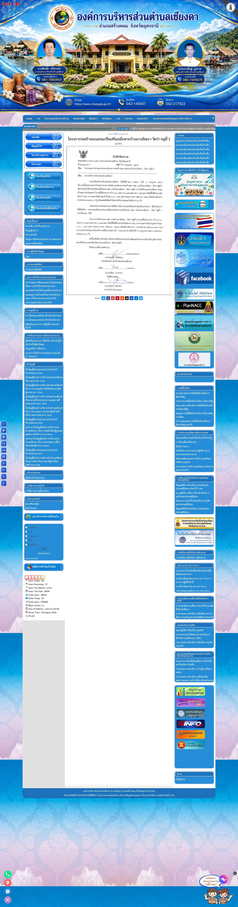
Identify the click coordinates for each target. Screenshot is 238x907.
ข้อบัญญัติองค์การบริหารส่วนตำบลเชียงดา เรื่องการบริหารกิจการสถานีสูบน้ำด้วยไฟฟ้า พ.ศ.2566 (44, 461)
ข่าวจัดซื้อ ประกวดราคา (119, 134)
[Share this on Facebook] (108, 298)
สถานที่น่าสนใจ (32, 503)
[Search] (213, 118)
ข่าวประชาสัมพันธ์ (33, 269)
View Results (44, 553)
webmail (107, 118)
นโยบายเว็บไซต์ (148, 795)
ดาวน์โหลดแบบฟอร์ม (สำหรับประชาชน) (43, 315)
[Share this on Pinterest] (117, 298)
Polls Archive (31, 558)
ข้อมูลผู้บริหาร (31, 230)
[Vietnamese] (18, 3)
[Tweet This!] (103, 298)
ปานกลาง (33, 536)
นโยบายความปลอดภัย (107, 795)
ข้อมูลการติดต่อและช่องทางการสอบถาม (43, 239)
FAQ (172, 795)
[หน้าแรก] (4, 430)
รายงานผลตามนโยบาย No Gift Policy (193, 590)
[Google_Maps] (7, 883)
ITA (38, 118)
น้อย (30, 540)
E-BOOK (128, 118)
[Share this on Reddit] (122, 298)
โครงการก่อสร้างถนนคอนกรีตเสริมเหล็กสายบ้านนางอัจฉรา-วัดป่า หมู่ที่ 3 (119, 139)
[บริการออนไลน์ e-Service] (4, 437)
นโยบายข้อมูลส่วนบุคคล (129, 795)
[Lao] (11, 3)
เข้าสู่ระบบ (180, 779)
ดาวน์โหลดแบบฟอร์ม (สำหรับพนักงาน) (42, 319)
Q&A (27, 256)
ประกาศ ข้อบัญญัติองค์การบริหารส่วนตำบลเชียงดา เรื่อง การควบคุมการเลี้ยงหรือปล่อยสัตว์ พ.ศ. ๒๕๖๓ (42, 442)
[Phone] (7, 874)
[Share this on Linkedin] (136, 298)
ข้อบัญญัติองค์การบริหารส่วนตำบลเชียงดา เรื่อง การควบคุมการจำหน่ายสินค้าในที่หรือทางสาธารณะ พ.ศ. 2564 (44, 411)
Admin (119, 143)
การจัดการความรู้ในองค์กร (37, 490)
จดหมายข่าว (142, 118)
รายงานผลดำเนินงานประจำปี (38, 302)
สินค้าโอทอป (31, 508)
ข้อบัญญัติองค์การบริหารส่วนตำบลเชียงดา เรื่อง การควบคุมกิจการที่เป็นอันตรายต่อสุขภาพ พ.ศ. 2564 (44, 389)
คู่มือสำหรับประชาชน (34, 477)
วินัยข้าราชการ (182, 446)
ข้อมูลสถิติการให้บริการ (35, 348)
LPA (118, 118)
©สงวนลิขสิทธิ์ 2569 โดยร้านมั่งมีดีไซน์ (80, 795)
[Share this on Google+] (113, 298)
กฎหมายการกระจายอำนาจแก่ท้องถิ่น (192, 140)
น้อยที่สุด (32, 544)
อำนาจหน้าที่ (31, 234)
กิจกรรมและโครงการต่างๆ (57, 118)
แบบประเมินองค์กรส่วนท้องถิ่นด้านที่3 (192, 153)
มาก (30, 531)
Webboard (79, 118)
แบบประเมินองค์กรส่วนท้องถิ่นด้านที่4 (192, 149)
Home (29, 118)
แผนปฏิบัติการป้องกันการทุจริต (190, 630)
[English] (7, 3)
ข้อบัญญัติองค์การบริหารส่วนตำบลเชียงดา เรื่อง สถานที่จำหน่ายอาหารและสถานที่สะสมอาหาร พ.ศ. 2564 (44, 400)
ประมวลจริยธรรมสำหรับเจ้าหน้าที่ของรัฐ (194, 437)
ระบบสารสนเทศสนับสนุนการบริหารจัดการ (172, 118)
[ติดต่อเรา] (4, 457)
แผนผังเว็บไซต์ (163, 795)
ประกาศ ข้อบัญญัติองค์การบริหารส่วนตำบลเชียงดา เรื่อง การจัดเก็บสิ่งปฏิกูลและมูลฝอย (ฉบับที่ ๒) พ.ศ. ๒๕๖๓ (44, 431)
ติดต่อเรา (93, 118)
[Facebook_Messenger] (7, 891)
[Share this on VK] (127, 298)
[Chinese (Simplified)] (4, 3)
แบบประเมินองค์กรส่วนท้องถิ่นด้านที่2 (192, 158)
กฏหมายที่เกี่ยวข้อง (33, 243)
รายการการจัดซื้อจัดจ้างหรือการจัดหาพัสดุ (194, 401)
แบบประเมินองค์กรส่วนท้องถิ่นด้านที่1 (192, 162)
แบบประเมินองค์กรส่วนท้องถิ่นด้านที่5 (192, 145)
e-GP (4, 450)
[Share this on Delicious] (141, 298)
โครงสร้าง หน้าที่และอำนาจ (37, 226)
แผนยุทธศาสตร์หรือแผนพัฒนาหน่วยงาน (43, 290)
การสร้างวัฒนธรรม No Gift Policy (191, 586)
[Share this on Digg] (131, 298)
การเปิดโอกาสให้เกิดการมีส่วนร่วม (191, 557)
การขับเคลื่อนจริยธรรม (186, 442)
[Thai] (14, 3)
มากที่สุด (32, 527)
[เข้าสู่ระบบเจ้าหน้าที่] (4, 463)
